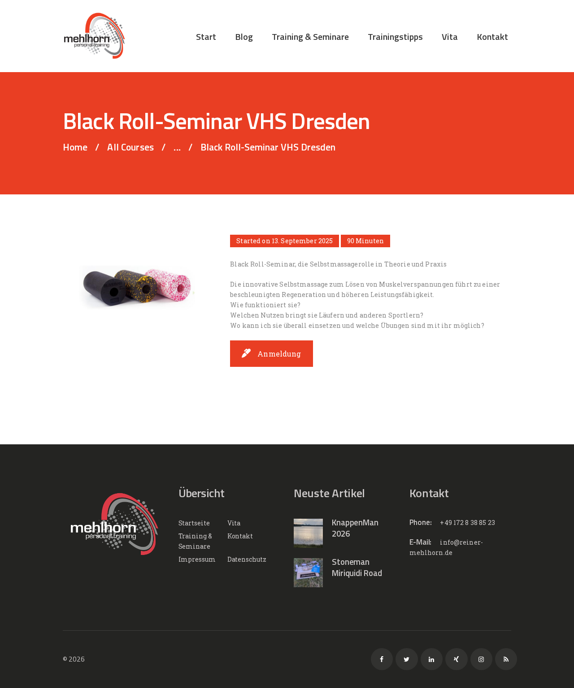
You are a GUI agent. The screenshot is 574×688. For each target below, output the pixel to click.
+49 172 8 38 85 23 (467, 522)
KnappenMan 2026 (355, 528)
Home (75, 147)
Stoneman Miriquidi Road (357, 567)
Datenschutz (246, 559)
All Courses (130, 147)
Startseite (194, 523)
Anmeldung (279, 353)
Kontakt (240, 536)
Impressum (197, 559)
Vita (234, 523)
